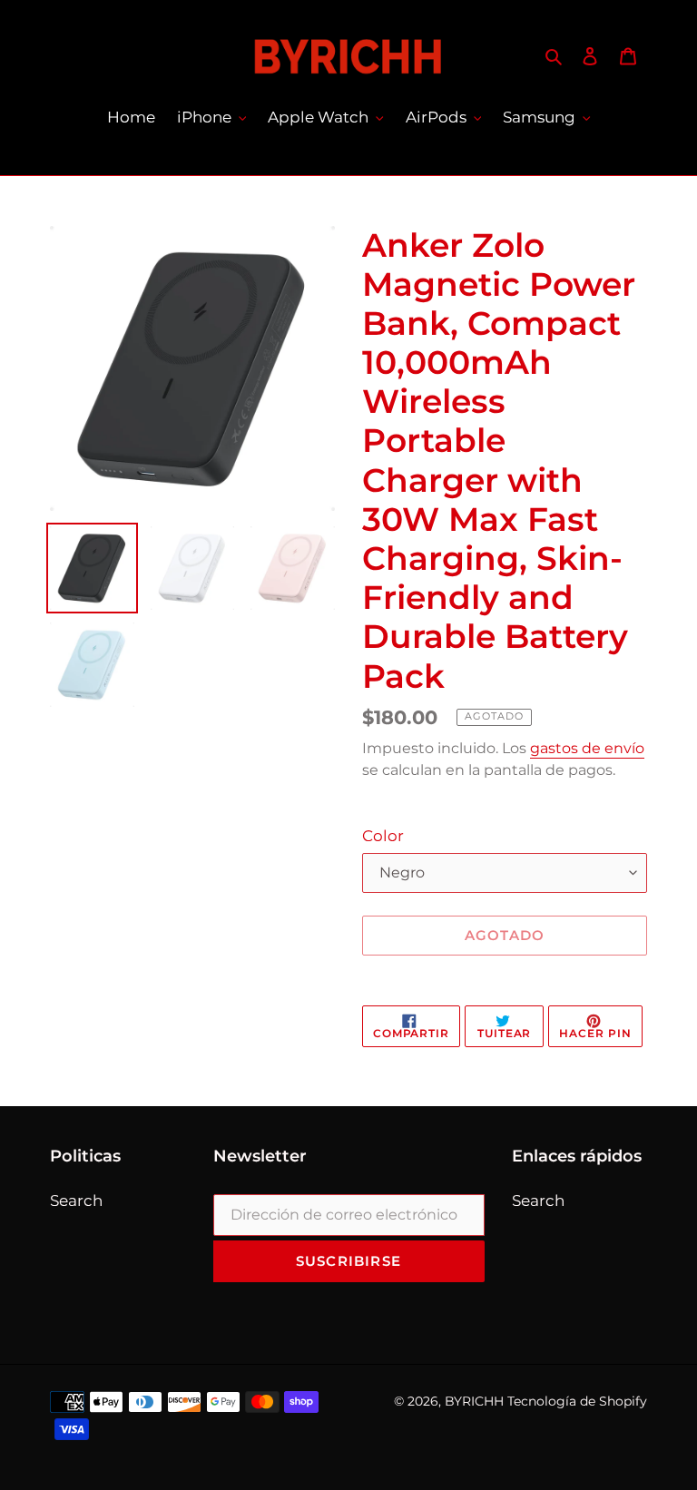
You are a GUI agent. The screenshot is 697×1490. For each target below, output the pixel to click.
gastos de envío (587, 748)
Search (76, 1200)
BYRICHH (474, 1401)
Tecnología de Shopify (577, 1401)
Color (383, 836)
